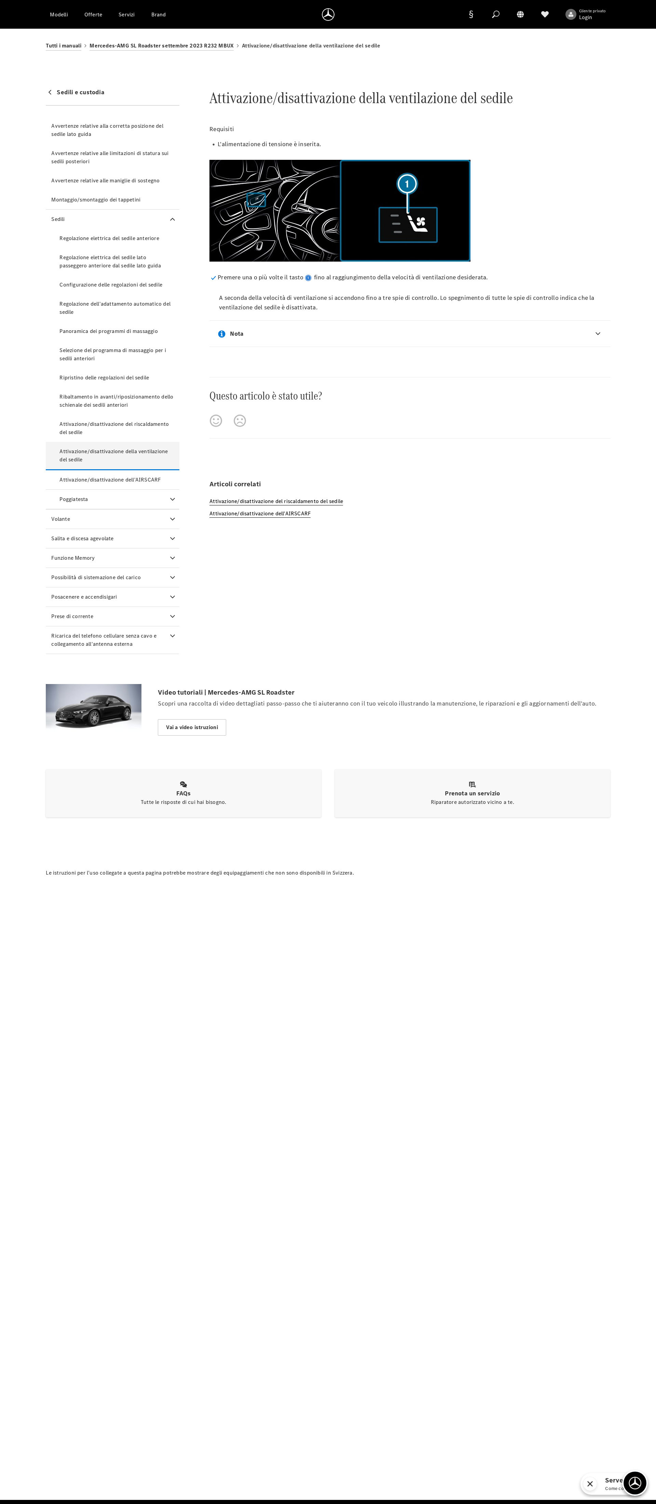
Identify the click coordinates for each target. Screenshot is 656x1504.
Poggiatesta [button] (73, 499)
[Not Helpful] (239, 420)
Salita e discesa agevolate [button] (82, 538)
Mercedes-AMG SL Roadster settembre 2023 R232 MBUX (162, 45)
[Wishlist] (544, 14)
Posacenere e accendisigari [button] (84, 596)
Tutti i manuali (63, 45)
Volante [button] (60, 519)
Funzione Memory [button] (73, 557)
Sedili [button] (58, 219)
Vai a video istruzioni (192, 727)
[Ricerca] (495, 14)
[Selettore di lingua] (520, 14)
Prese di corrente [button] (72, 616)
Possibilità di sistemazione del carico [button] (96, 577)
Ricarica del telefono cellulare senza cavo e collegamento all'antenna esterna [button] (103, 639)
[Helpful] (215, 420)
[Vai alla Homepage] (328, 14)
